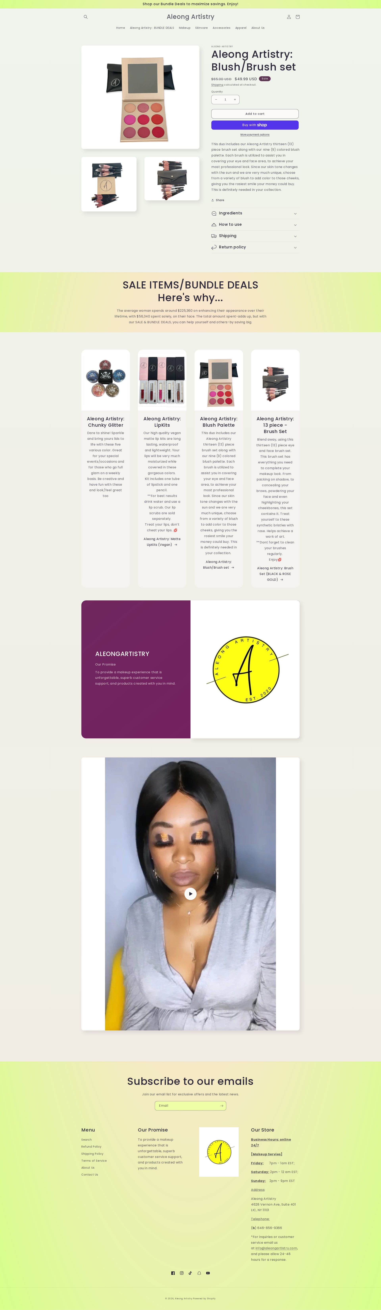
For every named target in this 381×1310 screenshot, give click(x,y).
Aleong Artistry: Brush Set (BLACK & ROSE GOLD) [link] (275, 574)
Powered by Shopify (204, 1298)
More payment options (255, 134)
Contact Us (89, 1175)
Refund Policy (91, 1147)
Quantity (217, 92)
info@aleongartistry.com (276, 1248)
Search (86, 1140)
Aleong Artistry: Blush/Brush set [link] (217, 564)
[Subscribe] (221, 1105)
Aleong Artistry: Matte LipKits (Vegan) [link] (162, 542)
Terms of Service (94, 1161)
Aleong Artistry (183, 1298)
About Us (88, 1168)
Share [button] (220, 200)
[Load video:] (190, 893)
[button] (85, 17)
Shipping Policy (92, 1154)
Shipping (217, 84)
